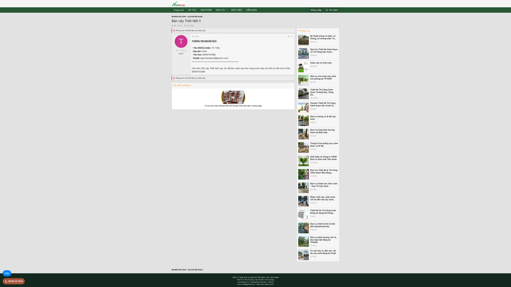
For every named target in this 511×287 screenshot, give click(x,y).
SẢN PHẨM (206, 10)
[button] (227, 10)
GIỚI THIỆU (236, 10)
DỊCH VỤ (220, 10)
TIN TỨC (192, 10)
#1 (292, 36)
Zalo (7, 273)
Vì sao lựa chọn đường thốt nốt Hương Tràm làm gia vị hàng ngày (233, 106)
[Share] (288, 36)
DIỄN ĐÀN (251, 10)
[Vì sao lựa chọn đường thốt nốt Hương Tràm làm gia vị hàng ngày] (233, 97)
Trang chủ (179, 10)
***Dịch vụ (304, 30)
